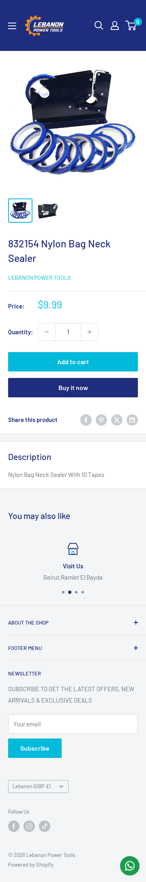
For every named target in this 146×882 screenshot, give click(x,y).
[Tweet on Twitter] (116, 420)
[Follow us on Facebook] (13, 826)
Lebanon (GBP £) (31, 786)
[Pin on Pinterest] (101, 420)
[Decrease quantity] (46, 331)
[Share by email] (132, 420)
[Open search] (98, 25)
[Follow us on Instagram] (29, 826)
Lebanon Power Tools (39, 277)
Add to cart (73, 361)
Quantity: (20, 331)
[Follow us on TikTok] (44, 826)
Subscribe (34, 748)
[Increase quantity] (89, 331)
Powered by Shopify (31, 864)
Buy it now (73, 387)
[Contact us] (130, 866)
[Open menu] (12, 26)
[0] (131, 25)
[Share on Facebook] (86, 420)
